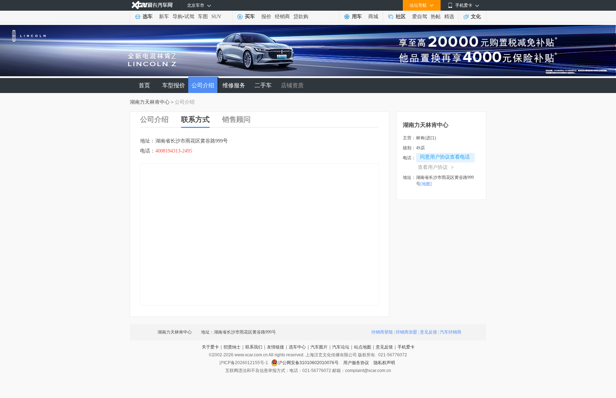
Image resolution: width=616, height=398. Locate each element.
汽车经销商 (450, 332)
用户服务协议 (356, 362)
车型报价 (173, 85)
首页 (144, 85)
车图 (203, 16)
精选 (449, 16)
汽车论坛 (340, 347)
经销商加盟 (406, 332)
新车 (164, 16)
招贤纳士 (232, 347)
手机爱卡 (406, 347)
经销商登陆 (382, 332)
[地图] (426, 183)
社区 (401, 16)
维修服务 (233, 85)
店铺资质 (292, 85)
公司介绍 (202, 85)
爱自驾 (419, 16)
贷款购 (300, 16)
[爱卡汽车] (152, 5)
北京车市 (195, 5)
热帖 (436, 16)
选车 (148, 16)
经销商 (282, 16)
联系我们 (253, 347)
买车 (250, 16)
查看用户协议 (436, 167)
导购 (178, 16)
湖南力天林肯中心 (150, 102)
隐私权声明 (384, 362)
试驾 (189, 16)
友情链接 (275, 347)
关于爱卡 (210, 347)
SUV (216, 16)
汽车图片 (319, 347)
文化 (476, 16)
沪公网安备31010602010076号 (309, 362)
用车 (357, 16)
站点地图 (362, 347)
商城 (373, 16)
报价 (266, 16)
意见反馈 (428, 332)
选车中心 (297, 347)
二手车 (263, 85)
